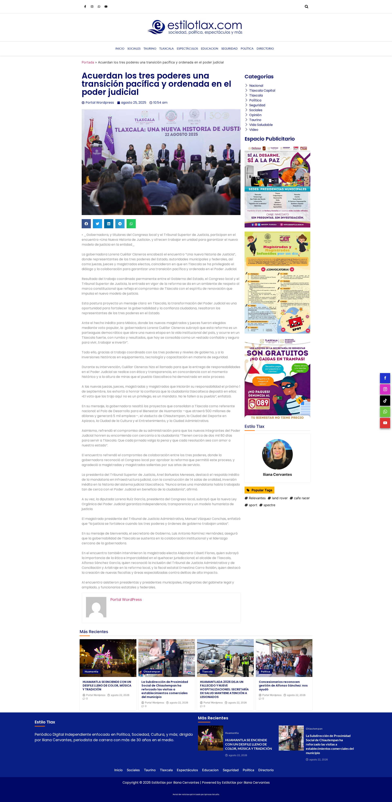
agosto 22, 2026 (120, 695)
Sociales (133, 48)
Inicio (119, 48)
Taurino (150, 48)
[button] (86, 223)
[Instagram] (92, 6)
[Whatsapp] (99, 6)
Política (247, 48)
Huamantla (91, 671)
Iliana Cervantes (277, 474)
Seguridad (229, 48)
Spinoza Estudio (211, 794)
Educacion (209, 48)
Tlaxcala (166, 48)
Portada (88, 62)
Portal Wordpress (95, 695)
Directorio (265, 48)
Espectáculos (187, 48)
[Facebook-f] (85, 6)
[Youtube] (106, 6)
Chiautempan (152, 671)
